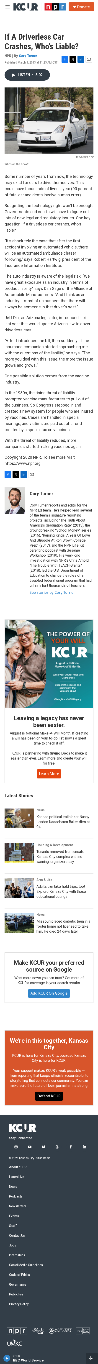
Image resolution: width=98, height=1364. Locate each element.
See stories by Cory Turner (52, 592)
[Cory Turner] (15, 500)
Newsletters (17, 1206)
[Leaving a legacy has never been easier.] (49, 664)
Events (14, 1216)
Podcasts (16, 1196)
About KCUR (18, 1167)
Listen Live (16, 1177)
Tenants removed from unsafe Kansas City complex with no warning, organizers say (60, 857)
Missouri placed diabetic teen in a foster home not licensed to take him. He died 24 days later (63, 926)
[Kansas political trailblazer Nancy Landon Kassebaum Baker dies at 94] (19, 818)
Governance (17, 1284)
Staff (13, 1226)
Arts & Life (44, 880)
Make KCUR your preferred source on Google (49, 966)
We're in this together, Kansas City (49, 1044)
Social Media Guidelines (26, 1265)
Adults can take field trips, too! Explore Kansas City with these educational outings (61, 891)
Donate (83, 7)
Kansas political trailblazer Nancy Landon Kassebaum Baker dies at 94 (63, 822)
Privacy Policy (19, 1304)
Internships (17, 1255)
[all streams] (92, 1358)
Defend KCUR (49, 1095)
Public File (16, 1294)
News (40, 810)
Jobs (12, 1245)
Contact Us (17, 1235)
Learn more (49, 773)
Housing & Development (54, 845)
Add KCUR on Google (49, 993)
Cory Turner (28, 56)
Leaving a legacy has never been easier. (49, 721)
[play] (7, 1358)
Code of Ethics (19, 1275)
